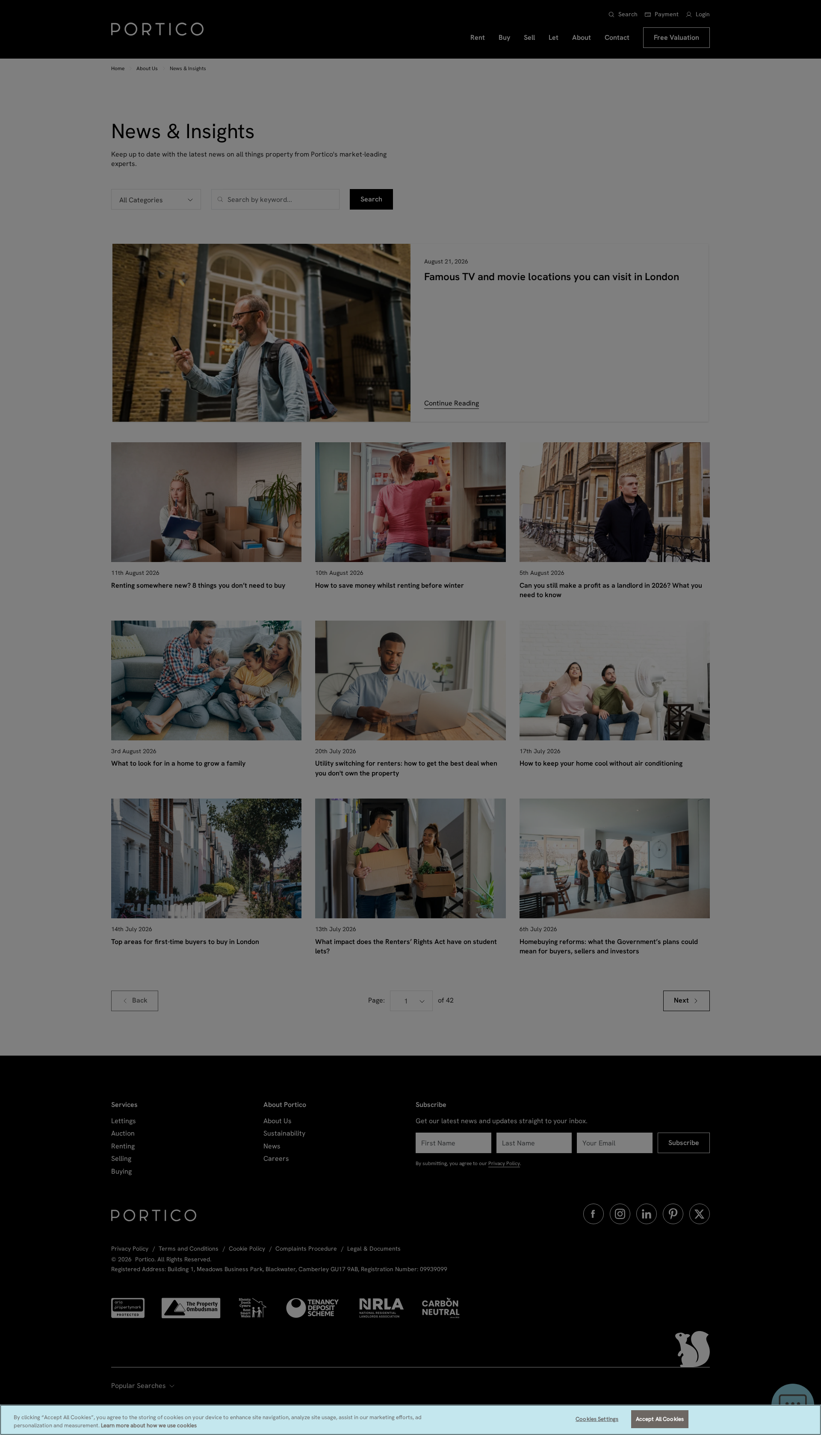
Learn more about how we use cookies (149, 1425)
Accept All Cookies (660, 1419)
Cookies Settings (597, 1419)
